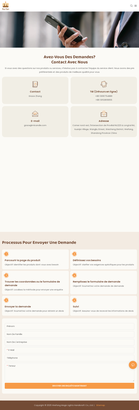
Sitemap (100, 405)
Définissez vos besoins (87, 260)
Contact (35, 91)
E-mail (35, 121)
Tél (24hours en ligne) (104, 91)
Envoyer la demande (18, 306)
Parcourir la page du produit (22, 260)
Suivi (76, 306)
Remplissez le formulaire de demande (96, 281)
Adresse (104, 121)
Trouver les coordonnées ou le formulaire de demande (32, 283)
